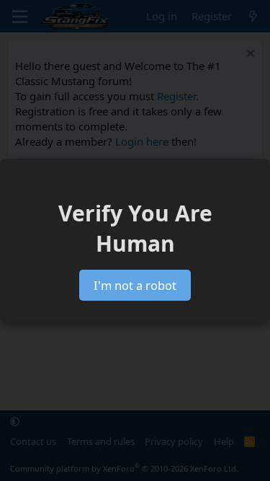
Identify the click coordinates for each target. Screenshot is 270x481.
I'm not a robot (135, 285)
